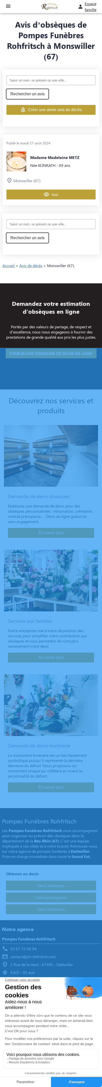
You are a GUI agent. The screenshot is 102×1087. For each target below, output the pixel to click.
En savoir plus (51, 533)
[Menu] (8, 6)
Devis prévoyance (51, 897)
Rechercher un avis (27, 94)
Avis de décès (30, 265)
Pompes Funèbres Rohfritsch (28, 938)
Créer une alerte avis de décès (55, 110)
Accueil (8, 265)
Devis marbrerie (51, 909)
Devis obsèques (51, 885)
